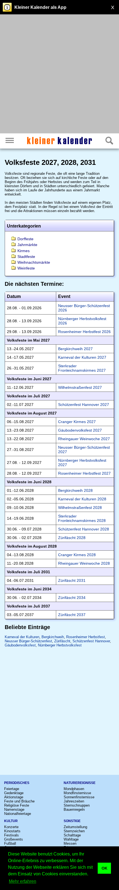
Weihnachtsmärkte (33, 262)
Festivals (11, 835)
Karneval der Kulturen (22, 637)
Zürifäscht (62, 641)
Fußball (10, 843)
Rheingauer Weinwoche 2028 (84, 563)
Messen (70, 843)
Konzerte (11, 827)
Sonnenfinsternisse (79, 797)
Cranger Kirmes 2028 (77, 555)
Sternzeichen (74, 831)
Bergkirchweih (53, 637)
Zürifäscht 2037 (72, 614)
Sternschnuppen (77, 805)
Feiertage (11, 789)
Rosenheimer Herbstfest (85, 637)
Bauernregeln (74, 809)
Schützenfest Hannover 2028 (83, 529)
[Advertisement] (59, 74)
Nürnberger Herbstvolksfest (60, 645)
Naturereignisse (79, 783)
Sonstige (72, 821)
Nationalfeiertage (17, 814)
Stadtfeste (26, 256)
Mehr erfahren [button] (22, 881)
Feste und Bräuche (19, 801)
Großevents (13, 839)
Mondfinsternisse (77, 793)
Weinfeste (26, 268)
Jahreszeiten (74, 801)
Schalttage (72, 835)
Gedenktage (14, 793)
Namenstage (14, 809)
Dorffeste (25, 239)
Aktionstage (13, 797)
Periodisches (16, 783)
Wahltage (71, 839)
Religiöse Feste (16, 805)
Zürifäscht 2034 (72, 597)
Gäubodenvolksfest (20, 645)
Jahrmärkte (27, 244)
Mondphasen (74, 789)
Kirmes (23, 251)
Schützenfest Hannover (91, 641)
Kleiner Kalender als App (40, 7)
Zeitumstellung (75, 827)
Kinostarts (12, 831)
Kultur (11, 821)
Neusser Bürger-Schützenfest (28, 641)
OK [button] (104, 868)
